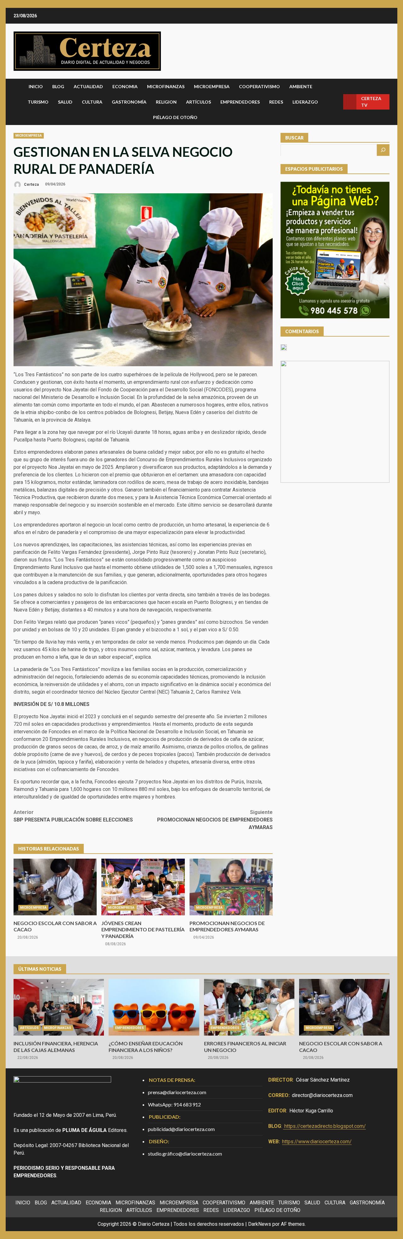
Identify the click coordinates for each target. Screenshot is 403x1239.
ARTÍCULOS (198, 102)
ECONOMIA (125, 86)
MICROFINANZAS (165, 86)
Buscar (294, 137)
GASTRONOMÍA (129, 102)
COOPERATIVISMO (259, 86)
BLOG (58, 86)
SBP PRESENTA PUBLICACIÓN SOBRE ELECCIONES (73, 816)
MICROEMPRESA (212, 86)
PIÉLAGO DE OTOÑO (175, 117)
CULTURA (92, 102)
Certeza (31, 184)
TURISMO (38, 102)
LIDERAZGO (305, 102)
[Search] (336, 102)
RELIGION (166, 102)
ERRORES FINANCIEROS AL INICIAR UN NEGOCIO (249, 1007)
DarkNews (259, 1224)
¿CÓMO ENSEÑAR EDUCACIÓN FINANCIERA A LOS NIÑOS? (154, 1007)
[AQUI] (383, 150)
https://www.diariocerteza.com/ (317, 1142)
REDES (276, 102)
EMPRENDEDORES (240, 102)
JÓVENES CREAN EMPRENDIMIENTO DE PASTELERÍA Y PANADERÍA (142, 887)
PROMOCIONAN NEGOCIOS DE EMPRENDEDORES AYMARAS (215, 819)
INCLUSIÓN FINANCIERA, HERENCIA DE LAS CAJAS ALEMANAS (59, 1007)
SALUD (65, 102)
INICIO (36, 86)
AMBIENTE (300, 86)
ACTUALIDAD (88, 86)
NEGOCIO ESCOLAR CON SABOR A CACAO (55, 887)
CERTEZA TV (371, 102)
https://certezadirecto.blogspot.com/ (325, 1126)
